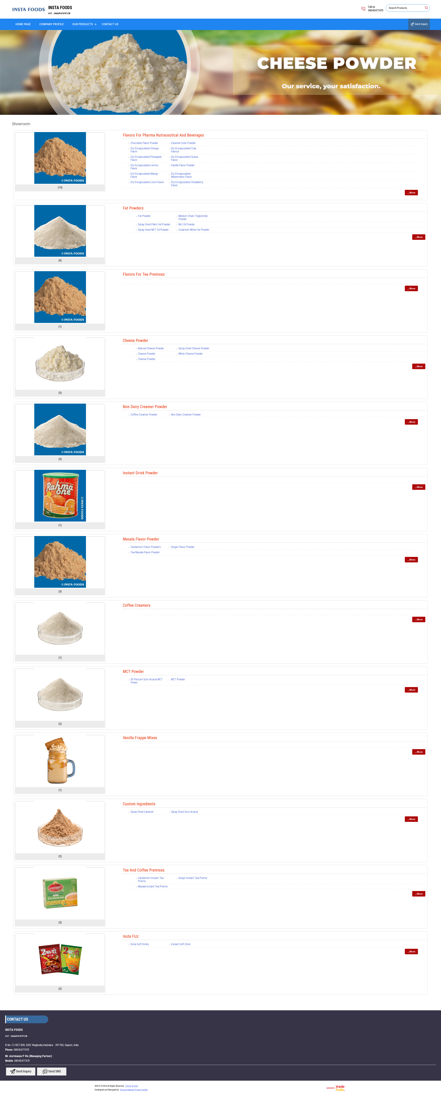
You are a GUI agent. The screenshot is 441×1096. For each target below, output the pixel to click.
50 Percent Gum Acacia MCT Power (147, 681)
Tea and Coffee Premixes (144, 870)
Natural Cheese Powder (151, 348)
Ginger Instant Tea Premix (192, 878)
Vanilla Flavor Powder (183, 165)
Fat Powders (133, 208)
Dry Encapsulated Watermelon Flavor (181, 175)
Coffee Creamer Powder (144, 414)
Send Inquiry (421, 24)
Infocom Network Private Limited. (134, 1090)
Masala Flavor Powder (141, 539)
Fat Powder (144, 216)
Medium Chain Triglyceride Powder (193, 217)
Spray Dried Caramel (142, 811)
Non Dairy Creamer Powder (145, 406)
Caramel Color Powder (183, 143)
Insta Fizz (131, 936)
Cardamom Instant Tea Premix (151, 879)
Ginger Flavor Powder (182, 547)
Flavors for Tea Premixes (144, 274)
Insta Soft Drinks (140, 944)
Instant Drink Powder (140, 473)
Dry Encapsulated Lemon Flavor (144, 167)
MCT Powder (133, 671)
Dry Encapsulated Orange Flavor (145, 150)
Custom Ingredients (139, 804)
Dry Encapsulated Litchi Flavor (147, 182)
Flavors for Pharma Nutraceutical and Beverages (163, 135)
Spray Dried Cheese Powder (193, 348)
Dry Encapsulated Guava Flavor (184, 158)
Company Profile (51, 24)
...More (411, 192)
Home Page (23, 24)
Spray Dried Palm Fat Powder (154, 224)
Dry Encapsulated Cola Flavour (183, 150)
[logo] (28, 16)
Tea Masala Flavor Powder (145, 552)
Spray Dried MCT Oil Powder (153, 229)
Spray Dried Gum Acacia (184, 811)
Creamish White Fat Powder (193, 229)
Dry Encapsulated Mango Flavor (144, 175)
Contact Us (110, 24)
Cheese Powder (135, 340)
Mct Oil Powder (186, 224)
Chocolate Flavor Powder (144, 143)
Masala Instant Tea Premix (153, 886)
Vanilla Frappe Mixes (140, 737)
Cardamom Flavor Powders (146, 547)
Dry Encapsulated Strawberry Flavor (187, 184)
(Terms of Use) (131, 1086)
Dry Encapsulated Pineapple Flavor (146, 158)
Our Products (82, 24)
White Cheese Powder (190, 353)
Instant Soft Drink (180, 944)
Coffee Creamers (136, 605)
